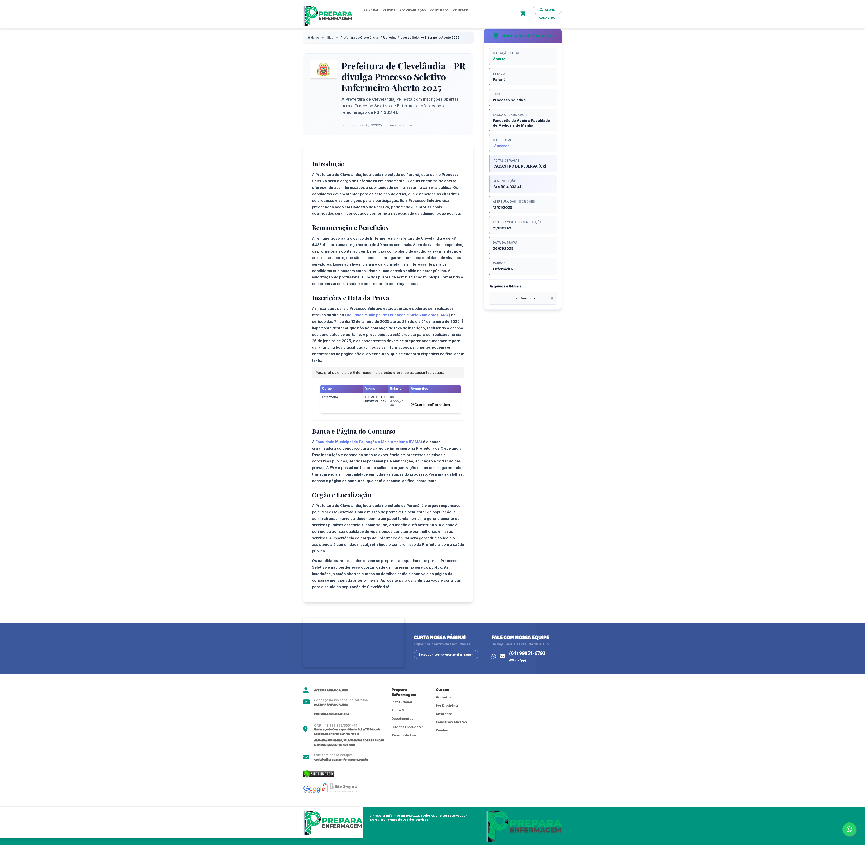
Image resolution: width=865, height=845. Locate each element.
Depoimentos (402, 718)
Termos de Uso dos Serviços (407, 820)
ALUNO (550, 10)
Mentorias (444, 714)
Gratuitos (443, 697)
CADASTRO (547, 18)
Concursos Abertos (451, 722)
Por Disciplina (447, 705)
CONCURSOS (439, 10)
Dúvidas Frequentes (408, 727)
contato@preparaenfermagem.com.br (341, 759)
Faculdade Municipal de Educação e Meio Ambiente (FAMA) (397, 315)
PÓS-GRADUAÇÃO (413, 10)
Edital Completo (522, 298)
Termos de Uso (404, 735)
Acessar (501, 145)
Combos (442, 730)
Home (315, 37)
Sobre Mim (400, 710)
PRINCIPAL (371, 10)
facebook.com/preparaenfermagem (446, 654)
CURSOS (389, 10)
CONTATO (460, 10)
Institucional (402, 702)
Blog (330, 37)
